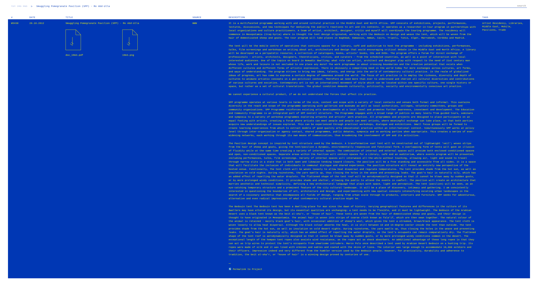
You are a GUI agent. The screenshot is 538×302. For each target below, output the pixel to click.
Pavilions (489, 30)
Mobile (505, 26)
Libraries (515, 23)
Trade (502, 30)
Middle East (490, 26)
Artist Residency (494, 23)
